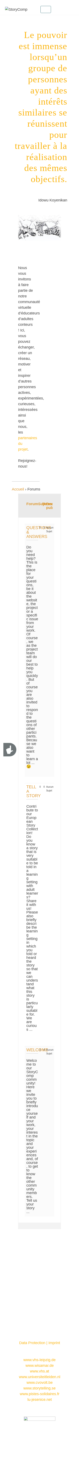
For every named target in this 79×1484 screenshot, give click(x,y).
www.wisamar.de (39, 1365)
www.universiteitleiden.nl (39, 1377)
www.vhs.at (39, 1371)
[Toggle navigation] (45, 9)
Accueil (18, 489)
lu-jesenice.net (39, 1399)
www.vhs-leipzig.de (39, 1360)
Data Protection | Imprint (39, 1343)
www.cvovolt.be (40, 1382)
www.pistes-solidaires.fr (39, 1394)
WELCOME (37, 1050)
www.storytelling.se (39, 1388)
